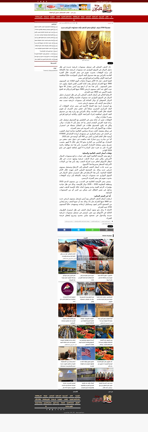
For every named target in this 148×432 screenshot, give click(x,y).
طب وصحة (46, 17)
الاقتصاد (58, 17)
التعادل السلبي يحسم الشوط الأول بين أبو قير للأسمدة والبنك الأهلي (38, 37)
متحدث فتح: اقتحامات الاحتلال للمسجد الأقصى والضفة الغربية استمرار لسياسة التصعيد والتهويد (32, 32)
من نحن (110, 391)
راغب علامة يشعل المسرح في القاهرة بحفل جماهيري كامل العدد (39, 59)
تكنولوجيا (52, 17)
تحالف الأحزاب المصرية (66, 17)
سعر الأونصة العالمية (95, 221)
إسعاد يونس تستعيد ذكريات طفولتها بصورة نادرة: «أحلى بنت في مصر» (38, 40)
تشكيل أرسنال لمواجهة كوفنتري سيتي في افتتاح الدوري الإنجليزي (38, 35)
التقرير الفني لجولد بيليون (107, 223)
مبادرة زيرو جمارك (68, 221)
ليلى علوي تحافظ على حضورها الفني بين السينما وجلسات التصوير (39, 43)
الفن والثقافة (76, 17)
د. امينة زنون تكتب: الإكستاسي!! (46, 51)
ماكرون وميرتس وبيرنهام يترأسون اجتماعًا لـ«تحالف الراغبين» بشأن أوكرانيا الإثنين (35, 29)
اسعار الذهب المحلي (105, 221)
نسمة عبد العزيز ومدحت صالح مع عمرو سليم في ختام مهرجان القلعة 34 (37, 56)
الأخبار (107, 17)
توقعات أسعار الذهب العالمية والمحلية (82, 221)
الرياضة (82, 17)
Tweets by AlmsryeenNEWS (50, 70)
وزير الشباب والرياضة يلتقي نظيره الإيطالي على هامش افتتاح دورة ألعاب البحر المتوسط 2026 (33, 46)
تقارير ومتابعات (38, 17)
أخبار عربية (101, 17)
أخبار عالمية (95, 17)
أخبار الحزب (88, 17)
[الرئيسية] (111, 17)
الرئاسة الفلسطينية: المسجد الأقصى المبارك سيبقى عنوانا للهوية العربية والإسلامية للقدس (33, 27)
